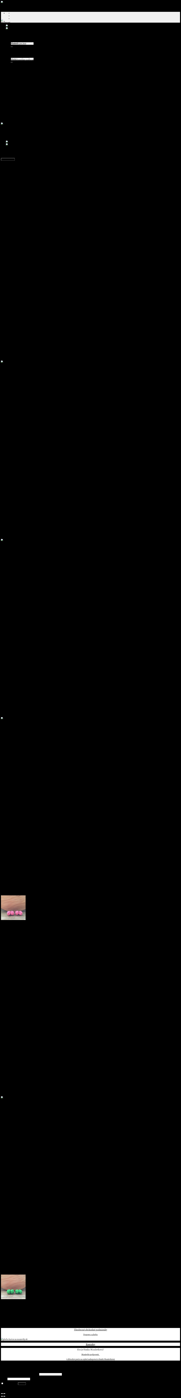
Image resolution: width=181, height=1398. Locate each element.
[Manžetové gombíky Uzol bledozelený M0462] (13, 1298)
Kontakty (90, 1344)
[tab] (93, 166)
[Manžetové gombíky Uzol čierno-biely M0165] (20, 362)
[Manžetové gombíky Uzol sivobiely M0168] (24, 26)
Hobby (18, 84)
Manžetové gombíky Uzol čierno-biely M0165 (19, 371)
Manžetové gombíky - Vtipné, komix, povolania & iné (33, 97)
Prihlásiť (22, 1384)
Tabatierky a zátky (13, 116)
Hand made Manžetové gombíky (24, 73)
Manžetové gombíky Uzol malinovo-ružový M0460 (22, 928)
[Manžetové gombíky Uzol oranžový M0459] (19, 718)
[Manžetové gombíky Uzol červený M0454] (17, 540)
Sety (7, 108)
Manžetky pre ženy (18, 43)
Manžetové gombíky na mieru (18, 67)
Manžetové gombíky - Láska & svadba (26, 92)
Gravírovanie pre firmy (20, 57)
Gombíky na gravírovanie (21, 70)
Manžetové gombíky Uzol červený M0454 (17, 549)
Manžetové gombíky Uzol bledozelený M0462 (19, 1308)
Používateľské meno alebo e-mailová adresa (20, 1374)
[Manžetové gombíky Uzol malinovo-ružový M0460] (13, 919)
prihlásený (14, 202)
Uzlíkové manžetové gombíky (23, 103)
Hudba (18, 86)
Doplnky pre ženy (13, 38)
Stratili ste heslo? (8, 1388)
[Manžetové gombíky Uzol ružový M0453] (19, 1097)
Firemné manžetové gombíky (18, 54)
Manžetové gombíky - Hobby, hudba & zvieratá (30, 81)
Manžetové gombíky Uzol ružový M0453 (17, 1107)
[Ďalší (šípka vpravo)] (4, 1396)
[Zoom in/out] (4, 1393)
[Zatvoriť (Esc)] (2, 1393)
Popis (8, 166)
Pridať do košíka (8, 159)
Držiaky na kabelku (19, 40)
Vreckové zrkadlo (18, 51)
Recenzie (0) (11, 169)
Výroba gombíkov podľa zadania (24, 59)
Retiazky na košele (18, 49)
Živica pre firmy (17, 62)
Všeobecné (79, 1329)
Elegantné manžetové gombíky (23, 78)
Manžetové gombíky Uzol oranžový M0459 (18, 728)
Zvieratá (19, 89)
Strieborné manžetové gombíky (19, 113)
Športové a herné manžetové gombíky (26, 100)
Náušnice (14, 46)
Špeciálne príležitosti (15, 111)
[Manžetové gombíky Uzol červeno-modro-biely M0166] (25, 28)
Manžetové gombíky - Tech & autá (25, 95)
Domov (4, 128)
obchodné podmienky (96, 1329)
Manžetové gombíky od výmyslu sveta (21, 76)
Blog (8, 51)
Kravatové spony (13, 65)
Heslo (4, 1379)
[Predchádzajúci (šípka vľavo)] (2, 1396)
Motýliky (9, 105)
